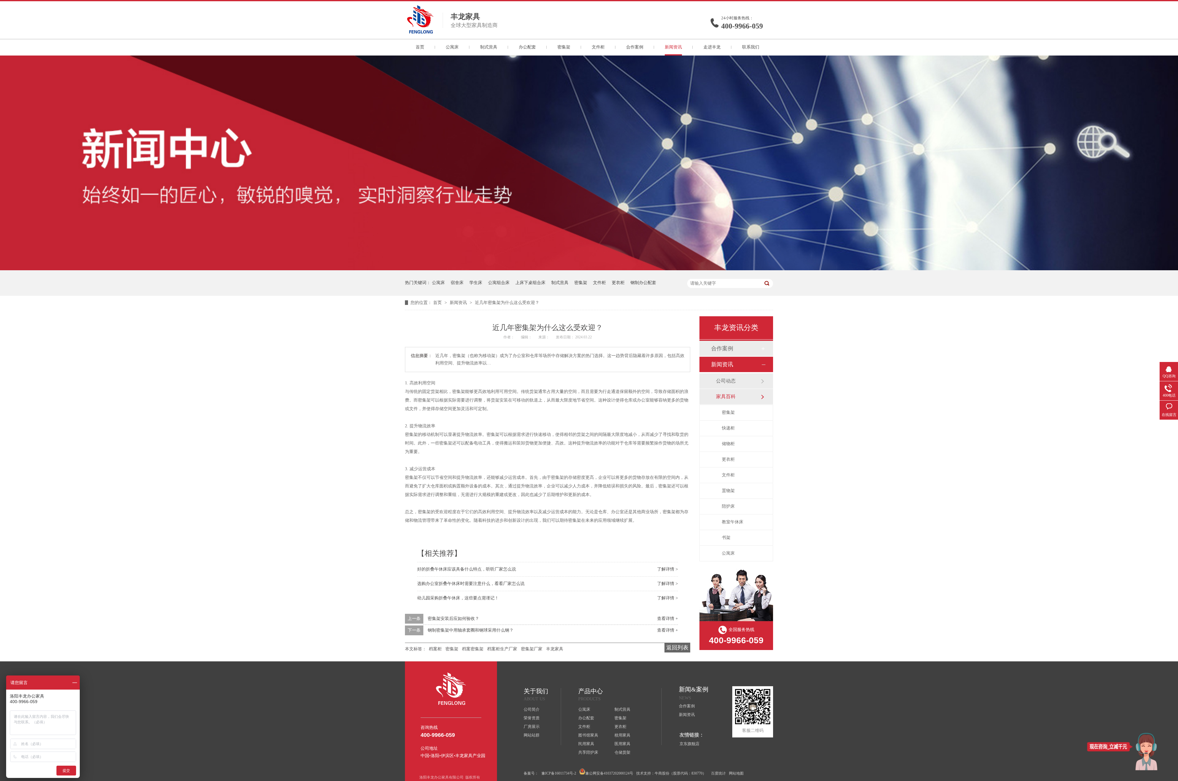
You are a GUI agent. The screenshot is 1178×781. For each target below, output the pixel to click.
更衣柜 (618, 282)
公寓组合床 (499, 282)
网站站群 (532, 735)
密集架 (563, 47)
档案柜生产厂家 (502, 649)
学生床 (475, 282)
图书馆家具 (588, 735)
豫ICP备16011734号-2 (558, 773)
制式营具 (488, 47)
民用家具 (586, 743)
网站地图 (736, 773)
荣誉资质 (532, 718)
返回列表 (677, 647)
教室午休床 (732, 522)
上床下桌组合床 (530, 282)
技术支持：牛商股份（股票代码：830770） (671, 773)
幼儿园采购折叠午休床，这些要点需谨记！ (458, 598)
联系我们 (750, 47)
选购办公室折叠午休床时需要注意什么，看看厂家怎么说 (471, 583)
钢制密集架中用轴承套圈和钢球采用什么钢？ (471, 630)
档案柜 (435, 649)
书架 (726, 537)
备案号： (531, 773)
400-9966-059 (742, 26)
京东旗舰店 (689, 743)
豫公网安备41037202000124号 (609, 773)
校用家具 (622, 735)
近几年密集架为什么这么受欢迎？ (507, 302)
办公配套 (527, 47)
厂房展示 (532, 726)
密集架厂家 (531, 649)
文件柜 (598, 47)
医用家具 (622, 743)
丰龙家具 (554, 649)
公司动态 (726, 380)
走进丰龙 (712, 47)
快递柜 (728, 428)
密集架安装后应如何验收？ (453, 618)
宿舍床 (457, 282)
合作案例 (634, 47)
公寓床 (452, 47)
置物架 (728, 490)
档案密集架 (472, 649)
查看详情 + (667, 618)
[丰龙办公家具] (420, 32)
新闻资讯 (673, 47)
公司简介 (532, 709)
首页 (420, 47)
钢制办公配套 (643, 282)
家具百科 (726, 396)
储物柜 (728, 443)
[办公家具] (589, 269)
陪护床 (728, 506)
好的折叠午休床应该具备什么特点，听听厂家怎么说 (466, 569)
